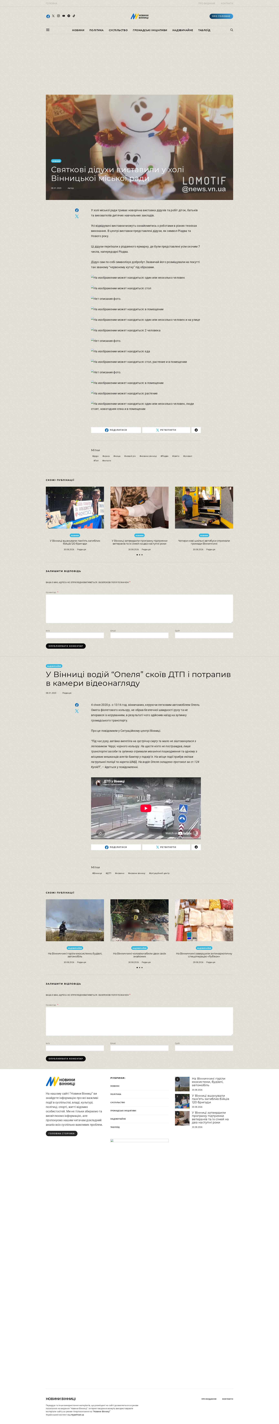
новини (120, 873)
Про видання (206, 3)
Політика (96, 30)
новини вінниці (149, 455)
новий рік (131, 455)
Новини (78, 30)
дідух (96, 455)
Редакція (81, 549)
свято (176, 455)
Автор (71, 187)
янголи (107, 460)
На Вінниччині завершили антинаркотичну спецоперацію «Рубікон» (204, 955)
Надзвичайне (182, 30)
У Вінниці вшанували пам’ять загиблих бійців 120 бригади (75, 542)
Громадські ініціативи (150, 30)
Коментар (51, 592)
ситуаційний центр (160, 873)
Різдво (165, 455)
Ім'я (48, 630)
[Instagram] (58, 16)
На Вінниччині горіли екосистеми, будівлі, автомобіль (75, 955)
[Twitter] (53, 16)
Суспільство (118, 30)
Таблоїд (204, 30)
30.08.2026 (69, 549)
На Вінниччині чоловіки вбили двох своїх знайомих (139, 955)
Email (113, 630)
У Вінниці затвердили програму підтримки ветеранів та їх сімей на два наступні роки (139, 542)
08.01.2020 (56, 187)
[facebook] (48, 16)
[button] (137, 555)
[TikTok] (74, 16)
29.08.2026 (198, 962)
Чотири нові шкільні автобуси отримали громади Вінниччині (204, 542)
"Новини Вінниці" (101, 1411)
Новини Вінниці (61, 1399)
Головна (51, 3)
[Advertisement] (139, 64)
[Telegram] (69, 16)
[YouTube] (63, 16)
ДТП (109, 873)
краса (107, 455)
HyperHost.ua (77, 1415)
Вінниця (98, 873)
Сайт (177, 630)
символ (188, 455)
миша (117, 455)
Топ (96, 460)
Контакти (227, 3)
